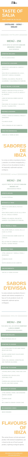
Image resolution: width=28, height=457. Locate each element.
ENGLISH (14, 26)
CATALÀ (19, 24)
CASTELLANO (9, 24)
